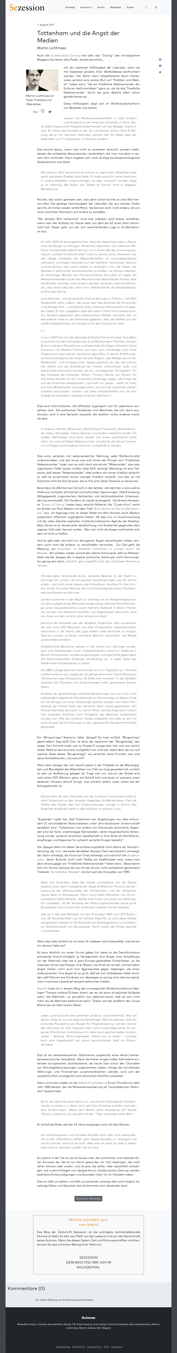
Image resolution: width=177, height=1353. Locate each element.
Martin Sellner (87, 1327)
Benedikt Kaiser (26, 1324)
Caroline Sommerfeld (49, 1324)
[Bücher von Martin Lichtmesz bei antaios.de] (43, 111)
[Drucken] (160, 61)
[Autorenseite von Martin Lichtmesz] (35, 111)
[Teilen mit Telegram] (160, 67)
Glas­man (54, 298)
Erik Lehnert (100, 1324)
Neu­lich (42, 988)
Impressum (117, 1347)
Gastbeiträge (63, 1347)
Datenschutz (94, 1347)
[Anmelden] (146, 7)
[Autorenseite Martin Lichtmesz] (42, 81)
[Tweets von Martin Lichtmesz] (50, 112)
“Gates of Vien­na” (53, 504)
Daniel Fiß (70, 1324)
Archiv (101, 7)
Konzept (70, 7)
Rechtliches (79, 1347)
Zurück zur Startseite (88, 1198)
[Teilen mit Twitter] (160, 73)
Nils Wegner (104, 1327)
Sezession (88, 1258)
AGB (106, 1347)
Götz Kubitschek (118, 1324)
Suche (130, 7)
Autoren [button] (85, 7)
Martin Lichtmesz (51, 48)
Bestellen (115, 7)
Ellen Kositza (84, 1324)
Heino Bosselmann (140, 1324)
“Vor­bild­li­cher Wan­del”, (65, 872)
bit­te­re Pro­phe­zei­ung (92, 1082)
